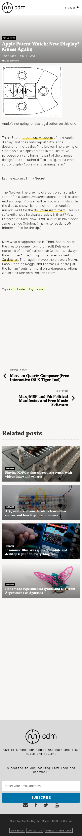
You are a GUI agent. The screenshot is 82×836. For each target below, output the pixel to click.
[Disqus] (41, 656)
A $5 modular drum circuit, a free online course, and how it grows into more (35, 513)
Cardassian (10, 260)
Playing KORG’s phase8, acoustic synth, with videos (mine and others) (38, 474)
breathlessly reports (37, 138)
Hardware (22, 289)
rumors (41, 289)
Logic (32, 289)
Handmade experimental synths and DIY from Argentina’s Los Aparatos (40, 591)
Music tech (9, 38)
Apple (12, 289)
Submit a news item (58, 830)
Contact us (35, 830)
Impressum (17, 830)
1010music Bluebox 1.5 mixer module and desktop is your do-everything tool (36, 552)
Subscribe (41, 797)
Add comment (12, 61)
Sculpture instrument (49, 210)
